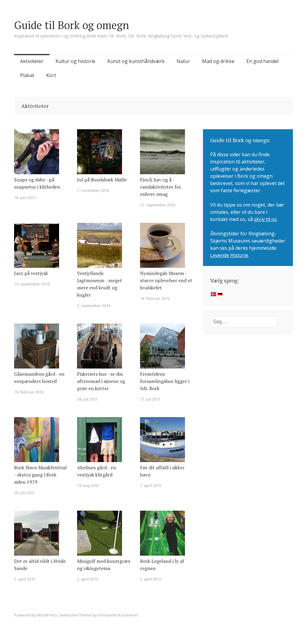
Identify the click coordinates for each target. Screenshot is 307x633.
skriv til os (265, 219)
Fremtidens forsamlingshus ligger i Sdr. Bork (164, 381)
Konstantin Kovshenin (118, 615)
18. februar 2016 (154, 298)
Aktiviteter (31, 61)
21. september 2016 (157, 205)
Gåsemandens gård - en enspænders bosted (39, 377)
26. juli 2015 (24, 492)
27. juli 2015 (150, 399)
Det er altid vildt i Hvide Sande (40, 565)
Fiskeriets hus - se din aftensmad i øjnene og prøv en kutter (101, 381)
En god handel (262, 61)
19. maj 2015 (88, 485)
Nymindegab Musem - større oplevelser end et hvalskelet (166, 280)
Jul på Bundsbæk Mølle (102, 179)
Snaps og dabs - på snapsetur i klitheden (37, 183)
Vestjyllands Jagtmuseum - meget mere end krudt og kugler (99, 284)
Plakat (27, 75)
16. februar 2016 (28, 392)
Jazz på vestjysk (31, 273)
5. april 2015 (24, 579)
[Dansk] (213, 294)
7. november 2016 (93, 190)
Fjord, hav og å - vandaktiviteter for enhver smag (160, 186)
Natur (183, 61)
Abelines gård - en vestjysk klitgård (96, 471)
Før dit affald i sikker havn (162, 471)
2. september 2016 (93, 305)
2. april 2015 (87, 579)
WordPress (47, 615)
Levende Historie (229, 255)
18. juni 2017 (25, 197)
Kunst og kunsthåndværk (136, 61)
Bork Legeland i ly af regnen (162, 565)
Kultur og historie (75, 61)
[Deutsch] (220, 294)
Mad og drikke (218, 61)
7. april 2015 (150, 485)
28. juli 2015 (87, 399)
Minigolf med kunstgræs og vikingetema (103, 565)
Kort (51, 75)
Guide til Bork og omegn (71, 25)
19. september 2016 (31, 284)
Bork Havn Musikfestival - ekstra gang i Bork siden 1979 (40, 474)
